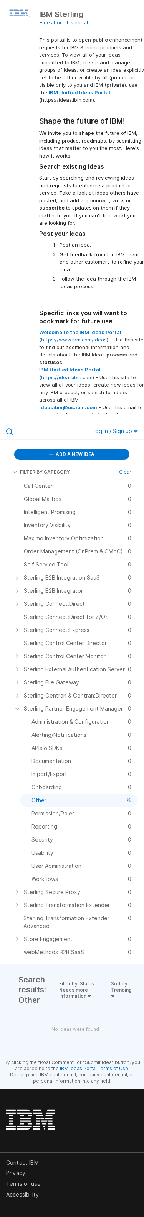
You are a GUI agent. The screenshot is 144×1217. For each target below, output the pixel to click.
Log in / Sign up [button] (113, 431)
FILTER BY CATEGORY (45, 472)
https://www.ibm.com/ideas (74, 339)
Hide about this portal (63, 22)
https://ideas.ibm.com (67, 377)
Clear (125, 472)
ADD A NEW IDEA (74, 454)
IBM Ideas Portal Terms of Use (94, 1068)
